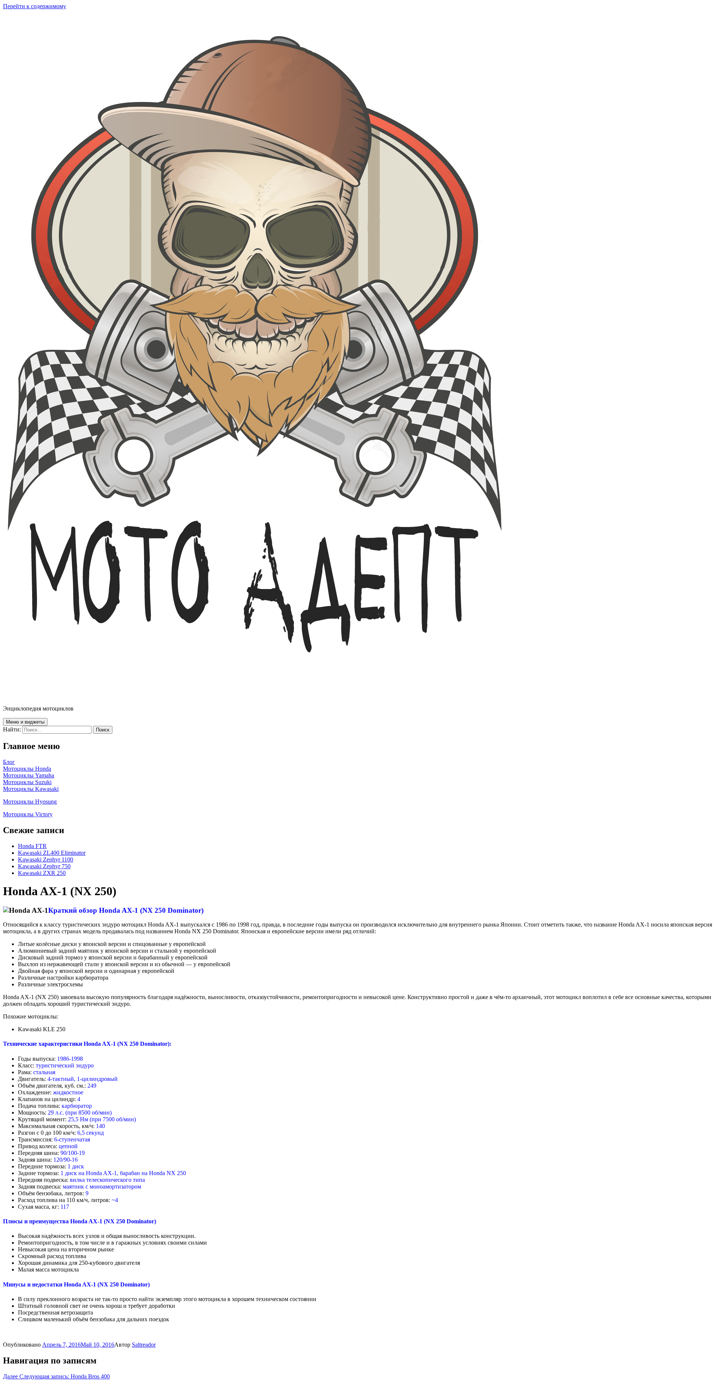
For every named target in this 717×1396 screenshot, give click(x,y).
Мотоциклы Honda (27, 768)
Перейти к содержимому (34, 6)
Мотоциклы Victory (28, 814)
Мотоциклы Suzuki (27, 782)
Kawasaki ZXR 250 (42, 873)
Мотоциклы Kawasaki (31, 789)
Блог (9, 762)
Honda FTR (32, 846)
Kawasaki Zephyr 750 (44, 866)
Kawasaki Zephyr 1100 (45, 859)
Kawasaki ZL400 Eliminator (52, 853)
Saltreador (144, 1344)
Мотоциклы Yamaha (28, 775)
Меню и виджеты (25, 722)
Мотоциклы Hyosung (30, 801)
